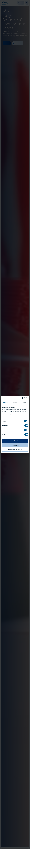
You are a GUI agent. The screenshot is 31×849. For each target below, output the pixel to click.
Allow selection (15, 445)
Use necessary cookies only (15, 449)
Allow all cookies (15, 440)
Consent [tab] (5, 402)
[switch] (26, 425)
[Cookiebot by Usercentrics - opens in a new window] (22, 398)
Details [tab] (15, 402)
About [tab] (24, 402)
